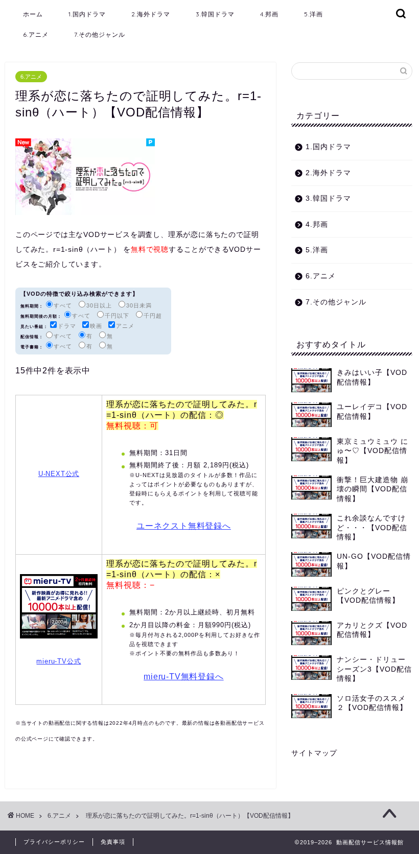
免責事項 (113, 842)
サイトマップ (314, 753)
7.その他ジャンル (99, 34)
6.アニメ (36, 34)
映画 (96, 326)
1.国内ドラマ (87, 14)
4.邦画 (269, 14)
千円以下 (117, 316)
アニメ (125, 326)
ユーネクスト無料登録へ (183, 525)
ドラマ (67, 326)
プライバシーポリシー (54, 842)
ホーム (33, 14)
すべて (63, 305)
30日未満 (139, 305)
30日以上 (99, 305)
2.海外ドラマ (150, 14)
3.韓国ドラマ (215, 14)
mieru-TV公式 (58, 661)
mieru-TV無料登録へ (183, 676)
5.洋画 (313, 14)
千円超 (153, 316)
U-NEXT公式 (58, 474)
